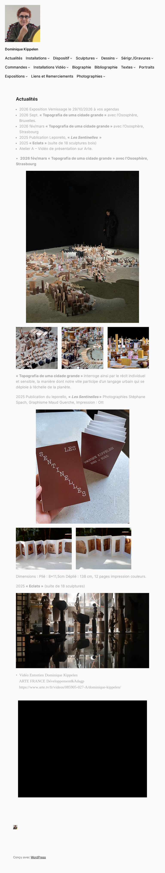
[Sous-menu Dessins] (117, 58)
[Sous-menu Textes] (134, 67)
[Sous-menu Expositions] (27, 76)
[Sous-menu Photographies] (104, 76)
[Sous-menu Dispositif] (71, 58)
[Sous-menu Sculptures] (97, 58)
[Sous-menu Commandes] (29, 67)
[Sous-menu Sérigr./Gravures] (152, 58)
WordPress (38, 857)
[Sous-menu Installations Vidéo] (67, 67)
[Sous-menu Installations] (48, 58)
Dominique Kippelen (21, 49)
